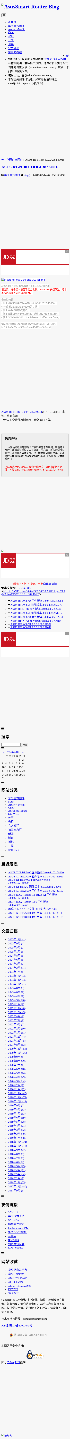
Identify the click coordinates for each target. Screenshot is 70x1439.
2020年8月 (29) (16, 1061)
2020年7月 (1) (16, 1065)
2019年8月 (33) (16, 1109)
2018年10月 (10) (17, 1146)
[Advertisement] (35, 122)
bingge (27, 175)
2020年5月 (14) (16, 1073)
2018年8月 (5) (16, 1154)
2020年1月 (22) (16, 1089)
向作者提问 (50, 583)
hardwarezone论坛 (18, 1228)
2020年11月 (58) (17, 1048)
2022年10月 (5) (16, 1012)
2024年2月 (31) (16, 967)
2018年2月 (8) (16, 1178)
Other (11, 32)
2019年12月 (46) (17, 1093)
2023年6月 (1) (16, 992)
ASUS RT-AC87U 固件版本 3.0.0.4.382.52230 (36, 617)
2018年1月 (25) (16, 1182)
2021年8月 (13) (16, 1044)
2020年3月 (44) (16, 1081)
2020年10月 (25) (17, 1052)
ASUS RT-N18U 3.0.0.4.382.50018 (30, 167)
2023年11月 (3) (16, 980)
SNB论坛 (13, 1220)
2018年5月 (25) (16, 1166)
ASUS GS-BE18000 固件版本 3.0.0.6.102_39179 (35, 917)
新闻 (11, 833)
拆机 (11, 841)
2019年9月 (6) (16, 1105)
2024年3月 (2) (16, 963)
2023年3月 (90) (16, 1000)
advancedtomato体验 (19, 1286)
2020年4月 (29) (16, 1077)
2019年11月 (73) (17, 1097)
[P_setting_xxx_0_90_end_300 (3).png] (23, 279)
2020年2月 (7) (16, 1085)
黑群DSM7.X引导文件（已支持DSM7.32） (33, 908)
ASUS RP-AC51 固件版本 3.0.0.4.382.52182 (35, 621)
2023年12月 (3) (16, 975)
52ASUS (13, 1212)
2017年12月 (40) (17, 1186)
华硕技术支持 (16, 1216)
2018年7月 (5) (16, 1158)
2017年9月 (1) (16, 1190)
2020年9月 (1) (16, 1056)
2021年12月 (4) (16, 1036)
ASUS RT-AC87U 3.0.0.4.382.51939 (30, 624)
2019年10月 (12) (17, 1101)
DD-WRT (13, 813)
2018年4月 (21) (16, 1170)
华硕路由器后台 (17, 1269)
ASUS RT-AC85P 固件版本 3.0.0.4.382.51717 (36, 613)
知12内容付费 (16, 1244)
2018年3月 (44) (16, 1174)
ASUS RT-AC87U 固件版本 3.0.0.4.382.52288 (36, 600)
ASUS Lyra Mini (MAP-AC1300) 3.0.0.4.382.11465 (33, 593)
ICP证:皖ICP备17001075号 (16, 1325)
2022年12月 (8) (16, 1008)
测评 (11, 44)
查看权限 (60, 59)
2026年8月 (13, 752)
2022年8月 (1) (16, 1016)
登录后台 (49, 59)
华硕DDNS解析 (17, 1232)
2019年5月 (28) (16, 1121)
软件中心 (13, 850)
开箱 (11, 846)
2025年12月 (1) (16, 939)
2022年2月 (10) (16, 1028)
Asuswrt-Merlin (16, 29)
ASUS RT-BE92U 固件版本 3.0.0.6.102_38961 (34, 886)
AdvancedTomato (17, 810)
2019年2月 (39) (16, 1133)
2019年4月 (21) (16, 1125)
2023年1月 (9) (16, 1004)
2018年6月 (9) (16, 1162)
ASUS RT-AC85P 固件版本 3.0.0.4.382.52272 (36, 604)
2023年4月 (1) (16, 996)
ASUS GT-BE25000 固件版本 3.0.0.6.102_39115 (35, 913)
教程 (11, 36)
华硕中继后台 (16, 1273)
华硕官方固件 (16, 26)
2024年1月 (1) (16, 971)
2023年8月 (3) (16, 988)
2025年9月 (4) (16, 943)
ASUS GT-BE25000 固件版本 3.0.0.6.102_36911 (35, 876)
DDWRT (13, 1289)
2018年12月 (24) (17, 1142)
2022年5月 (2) (16, 1024)
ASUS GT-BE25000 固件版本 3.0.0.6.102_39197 (35, 890)
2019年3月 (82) (16, 1129)
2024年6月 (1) (16, 959)
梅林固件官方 (16, 1224)
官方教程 (13, 48)
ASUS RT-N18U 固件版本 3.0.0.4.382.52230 (35, 608)
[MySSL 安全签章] (35, 1355)
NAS (11, 801)
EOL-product (15, 1247)
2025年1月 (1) (16, 951)
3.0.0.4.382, (24, 588)
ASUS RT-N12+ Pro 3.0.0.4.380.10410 (24, 591)
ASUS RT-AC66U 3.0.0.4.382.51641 (30, 627)
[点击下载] (1, 423)
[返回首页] (2, 159)
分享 (11, 40)
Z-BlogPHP (13, 1362)
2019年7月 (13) (16, 1113)
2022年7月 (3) (16, 1020)
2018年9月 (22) (16, 1150)
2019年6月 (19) (16, 1117)
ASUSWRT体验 (17, 1278)
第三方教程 (15, 52)
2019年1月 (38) (16, 1137)
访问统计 (13, 1293)
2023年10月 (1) (16, 984)
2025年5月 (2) (16, 947)
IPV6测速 (13, 1240)
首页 (13, 22)
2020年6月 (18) (16, 1069)
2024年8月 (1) (16, 955)
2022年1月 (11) (16, 1032)
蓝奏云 (12, 1236)
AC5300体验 (15, 1282)
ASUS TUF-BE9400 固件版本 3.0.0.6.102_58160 (36, 872)
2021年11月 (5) (16, 1040)
